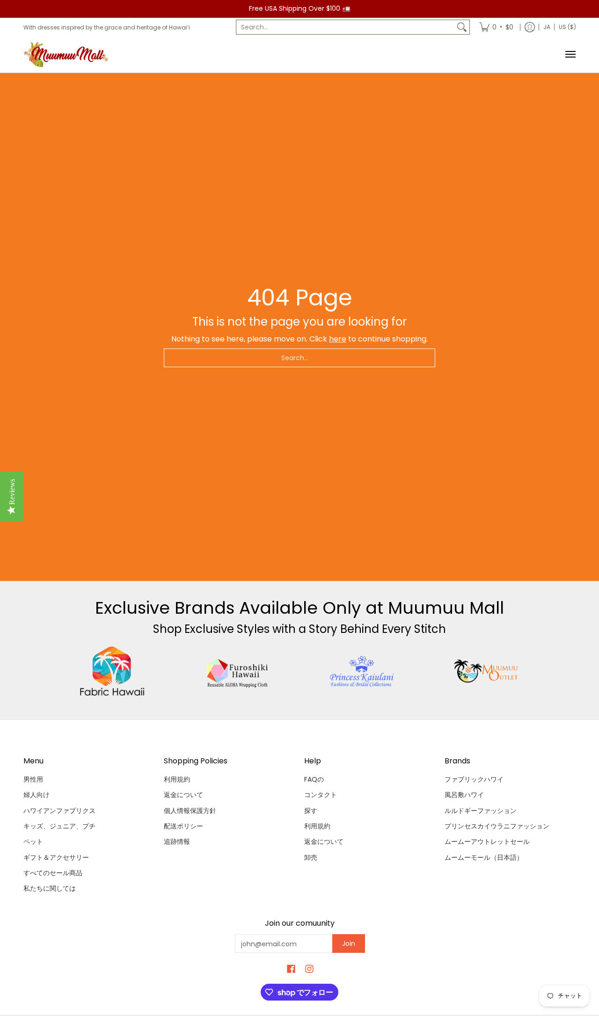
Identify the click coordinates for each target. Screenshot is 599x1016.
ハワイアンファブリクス (59, 810)
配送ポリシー (183, 826)
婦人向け (36, 794)
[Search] (461, 27)
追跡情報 (177, 841)
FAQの (314, 779)
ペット (33, 841)
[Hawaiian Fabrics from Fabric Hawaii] (112, 671)
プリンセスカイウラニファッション (497, 826)
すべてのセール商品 (52, 873)
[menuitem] (496, 27)
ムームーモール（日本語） (484, 857)
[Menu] (570, 54)
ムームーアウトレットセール (487, 841)
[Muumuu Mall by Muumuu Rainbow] (67, 54)
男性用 (33, 779)
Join (348, 943)
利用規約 (177, 779)
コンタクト (320, 794)
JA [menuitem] (546, 27)
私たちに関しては (49, 888)
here (337, 339)
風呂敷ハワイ (464, 794)
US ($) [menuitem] (567, 27)
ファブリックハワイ (474, 779)
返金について (183, 794)
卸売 (310, 857)
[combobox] (345, 27)
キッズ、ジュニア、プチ (59, 826)
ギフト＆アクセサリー (56, 857)
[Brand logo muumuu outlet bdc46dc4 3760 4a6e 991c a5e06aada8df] (487, 671)
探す (310, 810)
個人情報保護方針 (190, 810)
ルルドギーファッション (481, 810)
